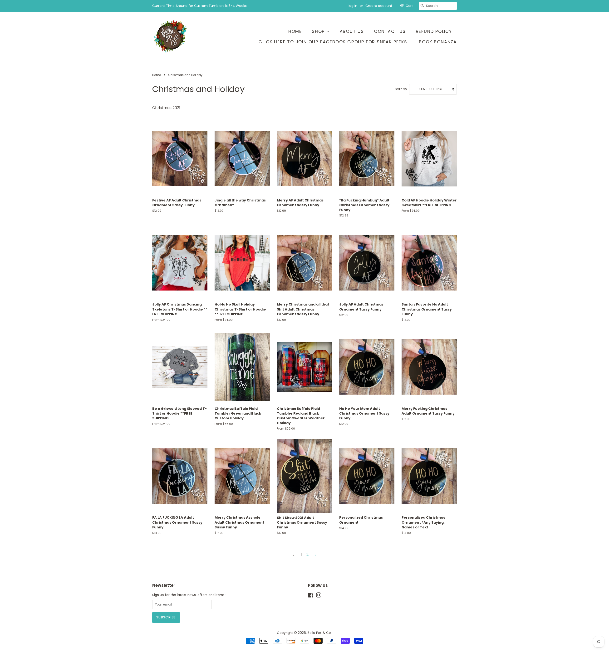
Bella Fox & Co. (320, 633)
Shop (319, 31)
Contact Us (390, 31)
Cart (409, 5)
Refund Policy (434, 31)
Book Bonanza (438, 42)
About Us (352, 31)
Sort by (401, 89)
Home (295, 31)
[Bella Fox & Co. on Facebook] (311, 596)
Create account (378, 5)
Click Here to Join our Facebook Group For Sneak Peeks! (334, 42)
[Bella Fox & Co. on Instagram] (318, 596)
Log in (352, 5)
